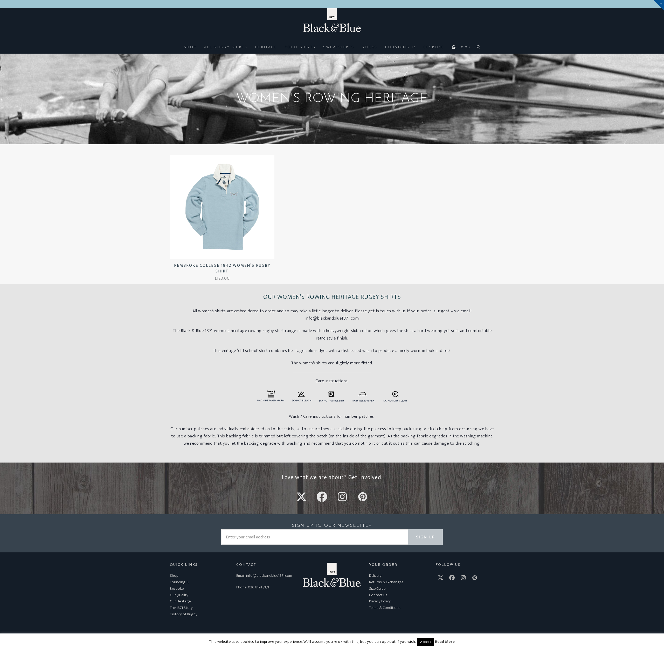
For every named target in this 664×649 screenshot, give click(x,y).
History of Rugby (183, 614)
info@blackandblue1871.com (269, 575)
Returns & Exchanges (386, 582)
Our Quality (179, 595)
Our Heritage (180, 601)
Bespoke (177, 588)
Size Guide (377, 588)
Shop (174, 575)
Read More (445, 642)
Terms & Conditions (384, 607)
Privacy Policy (380, 601)
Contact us (378, 595)
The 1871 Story (181, 607)
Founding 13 (179, 582)
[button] (461, 46)
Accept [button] (425, 642)
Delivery (375, 575)
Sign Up (425, 537)
